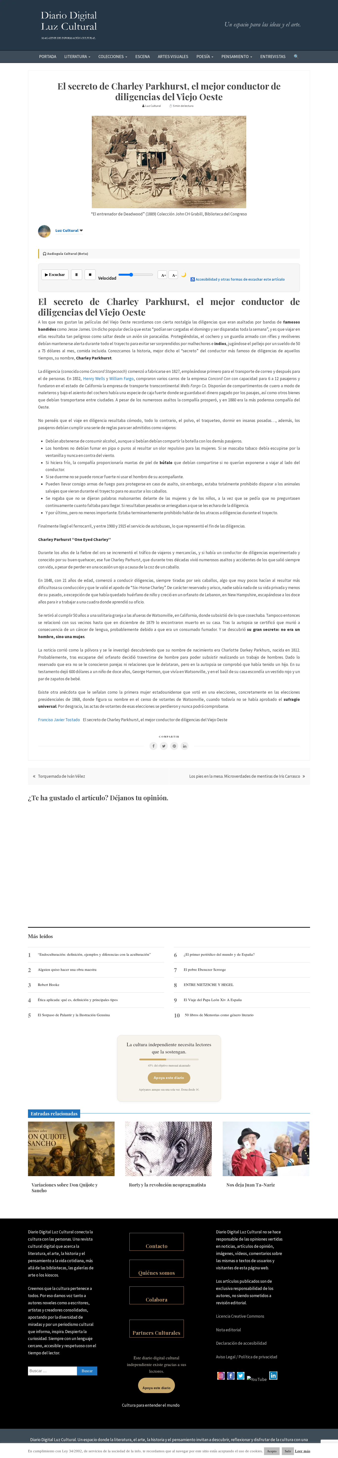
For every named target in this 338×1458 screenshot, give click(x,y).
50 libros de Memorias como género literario (219, 1014)
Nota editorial (228, 1330)
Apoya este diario (169, 1078)
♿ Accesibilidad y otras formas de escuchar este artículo (237, 279)
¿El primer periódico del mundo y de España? (219, 954)
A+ (163, 275)
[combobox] (62, 1371)
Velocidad (107, 278)
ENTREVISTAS (273, 56)
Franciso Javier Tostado (59, 719)
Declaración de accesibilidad (241, 1343)
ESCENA (142, 56)
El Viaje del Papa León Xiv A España (213, 999)
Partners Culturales (156, 1332)
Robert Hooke (48, 984)
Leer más (302, 1451)
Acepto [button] (272, 1451)
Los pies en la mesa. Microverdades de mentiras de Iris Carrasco (244, 776)
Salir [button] (288, 1451)
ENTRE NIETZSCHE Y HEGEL (209, 984)
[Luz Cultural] (44, 236)
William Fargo (121, 378)
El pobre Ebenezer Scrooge (205, 969)
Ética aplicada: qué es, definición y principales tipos (78, 999)
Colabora (156, 1299)
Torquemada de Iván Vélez (62, 776)
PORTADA (47, 56)
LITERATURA (75, 56)
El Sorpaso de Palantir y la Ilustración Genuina (74, 1014)
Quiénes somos (156, 1272)
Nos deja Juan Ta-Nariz (250, 1185)
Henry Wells (94, 378)
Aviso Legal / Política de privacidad (246, 1357)
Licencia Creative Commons (240, 1316)
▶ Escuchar (55, 274)
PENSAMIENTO (235, 56)
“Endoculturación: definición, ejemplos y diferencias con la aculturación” (94, 954)
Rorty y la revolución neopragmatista (167, 1185)
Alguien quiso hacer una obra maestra (67, 969)
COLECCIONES (111, 56)
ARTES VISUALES (173, 56)
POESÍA (203, 56)
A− (174, 275)
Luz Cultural (66, 230)
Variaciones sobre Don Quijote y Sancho (64, 1187)
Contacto (157, 1246)
